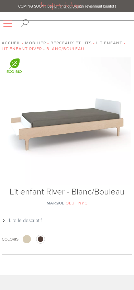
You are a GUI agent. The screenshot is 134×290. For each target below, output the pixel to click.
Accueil (11, 43)
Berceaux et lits (71, 43)
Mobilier (35, 43)
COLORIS (10, 239)
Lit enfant (109, 43)
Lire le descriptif (25, 220)
